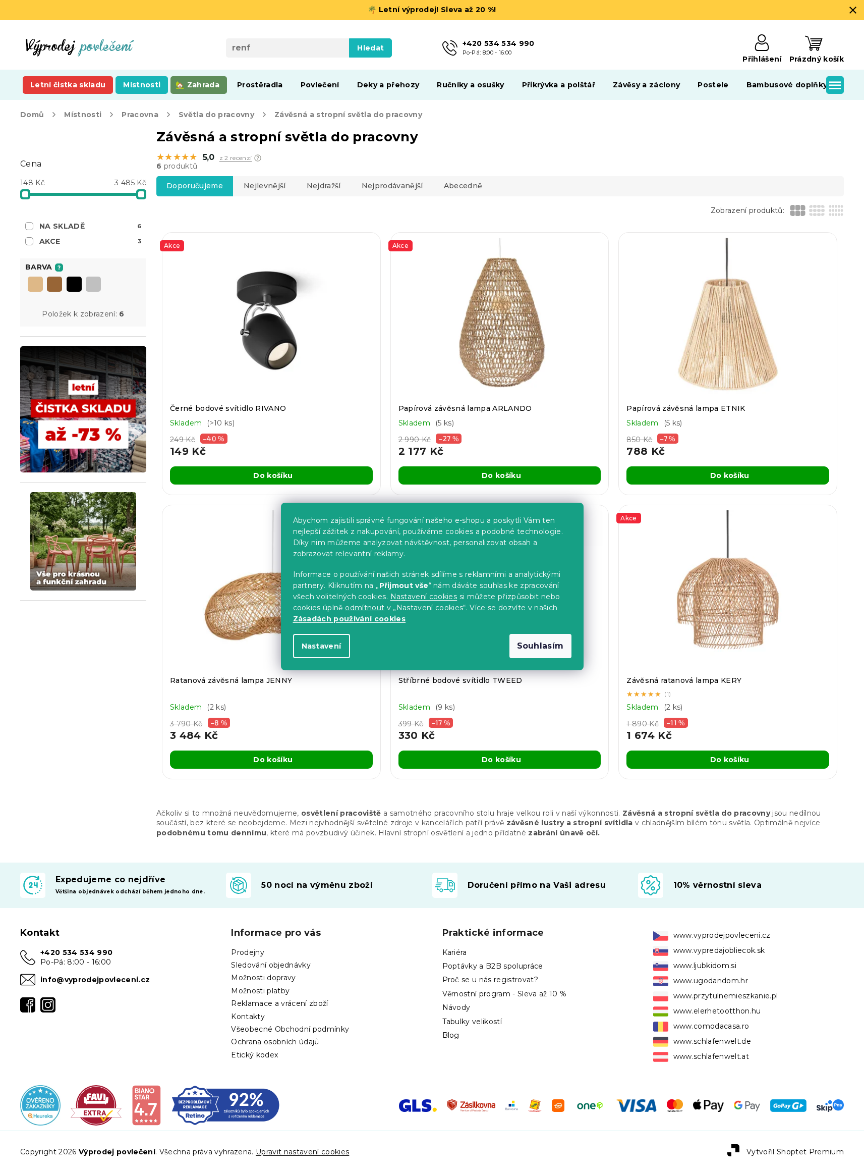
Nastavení (321, 646)
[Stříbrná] (93, 285)
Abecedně (463, 185)
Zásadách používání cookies (349, 618)
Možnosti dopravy (263, 977)
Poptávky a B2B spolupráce (492, 966)
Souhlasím (540, 646)
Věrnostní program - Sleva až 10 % (504, 993)
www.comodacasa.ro (711, 1026)
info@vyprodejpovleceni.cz (95, 979)
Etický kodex (254, 1054)
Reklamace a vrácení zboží (279, 1003)
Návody (456, 1007)
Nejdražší (324, 185)
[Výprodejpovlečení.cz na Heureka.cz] (40, 1104)
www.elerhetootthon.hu (717, 1011)
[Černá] (74, 285)
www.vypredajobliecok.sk (719, 950)
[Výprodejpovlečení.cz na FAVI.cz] (96, 1104)
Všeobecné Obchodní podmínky (290, 1029)
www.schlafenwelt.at (711, 1056)
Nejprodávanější (392, 185)
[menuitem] (68, 85)
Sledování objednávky (271, 965)
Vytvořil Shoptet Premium (795, 1151)
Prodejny (247, 952)
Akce (90, 241)
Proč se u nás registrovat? (490, 979)
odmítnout (364, 607)
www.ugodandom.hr (710, 980)
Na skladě (90, 226)
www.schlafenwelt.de (712, 1041)
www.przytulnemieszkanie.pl (725, 995)
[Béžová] (35, 285)
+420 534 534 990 (76, 952)
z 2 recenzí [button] (235, 158)
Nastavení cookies (423, 596)
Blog (450, 1035)
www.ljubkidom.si (704, 965)
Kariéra (454, 952)
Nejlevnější (265, 185)
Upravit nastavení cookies (302, 1151)
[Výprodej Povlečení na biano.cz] (146, 1104)
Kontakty (248, 1016)
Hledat (370, 47)
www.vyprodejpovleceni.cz (722, 935)
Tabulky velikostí (472, 1021)
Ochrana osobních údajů (275, 1041)
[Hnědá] (54, 285)
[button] (257, 158)
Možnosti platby (260, 990)
